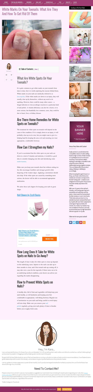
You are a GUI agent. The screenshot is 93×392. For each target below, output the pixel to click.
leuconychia (21, 96)
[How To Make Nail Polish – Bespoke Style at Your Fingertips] (80, 12)
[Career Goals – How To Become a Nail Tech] (80, 30)
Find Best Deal (49, 239)
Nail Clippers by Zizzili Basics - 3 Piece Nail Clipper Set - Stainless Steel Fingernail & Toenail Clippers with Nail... (29, 233)
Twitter (4, 382)
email (16, 373)
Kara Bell (8, 71)
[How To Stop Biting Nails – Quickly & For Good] (80, 83)
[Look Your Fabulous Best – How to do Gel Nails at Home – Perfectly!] (80, 48)
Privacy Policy (67, 389)
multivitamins (21, 161)
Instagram (9, 382)
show (36, 69)
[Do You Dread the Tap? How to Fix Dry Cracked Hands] (80, 66)
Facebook (16, 382)
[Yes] (91, 389)
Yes (59, 389)
